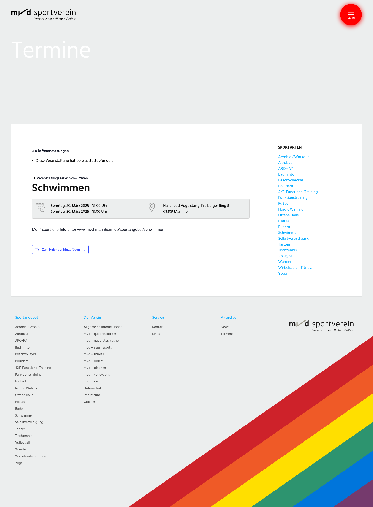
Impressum (92, 395)
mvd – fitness (94, 354)
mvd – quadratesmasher (102, 340)
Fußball (284, 203)
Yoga (282, 273)
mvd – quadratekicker (100, 334)
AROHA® (285, 168)
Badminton (287, 174)
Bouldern (285, 186)
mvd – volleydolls (97, 374)
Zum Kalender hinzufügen (61, 249)
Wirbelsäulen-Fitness (295, 267)
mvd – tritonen (95, 368)
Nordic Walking (290, 209)
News (225, 327)
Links (156, 334)
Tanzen (284, 244)
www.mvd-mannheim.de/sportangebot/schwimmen (120, 229)
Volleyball (286, 256)
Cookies (90, 402)
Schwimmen (288, 232)
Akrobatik (286, 162)
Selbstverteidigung (293, 238)
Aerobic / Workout (293, 157)
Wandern (286, 262)
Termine (227, 334)
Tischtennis (287, 250)
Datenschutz (93, 388)
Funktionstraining (293, 197)
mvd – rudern (94, 361)
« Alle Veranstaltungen (50, 150)
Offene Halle (288, 215)
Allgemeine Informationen (103, 327)
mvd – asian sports (98, 347)
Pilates (283, 221)
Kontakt (158, 327)
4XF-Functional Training (298, 192)
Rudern (284, 227)
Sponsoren (92, 381)
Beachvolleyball (291, 180)
